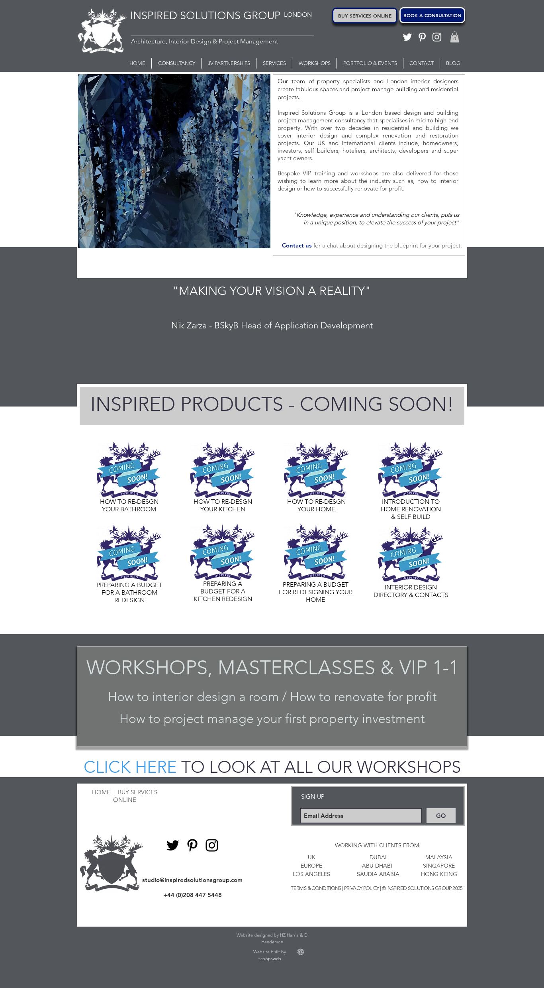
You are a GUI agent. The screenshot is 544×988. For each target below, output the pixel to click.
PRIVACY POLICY (361, 888)
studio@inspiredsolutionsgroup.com (192, 880)
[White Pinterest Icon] (422, 37)
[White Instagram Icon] (437, 37)
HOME (101, 792)
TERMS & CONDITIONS (316, 888)
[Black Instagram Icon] (212, 845)
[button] (454, 36)
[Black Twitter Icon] (172, 845)
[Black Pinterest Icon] (192, 845)
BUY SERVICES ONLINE (135, 795)
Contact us (297, 245)
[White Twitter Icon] (407, 37)
